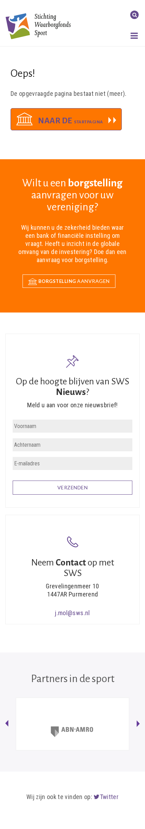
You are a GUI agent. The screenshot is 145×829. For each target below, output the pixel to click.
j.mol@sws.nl (72, 613)
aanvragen (74, 281)
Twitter (109, 796)
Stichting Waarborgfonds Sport (38, 26)
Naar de (70, 120)
